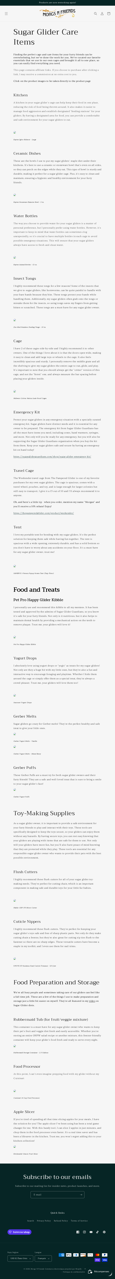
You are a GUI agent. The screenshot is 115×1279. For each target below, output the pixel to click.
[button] (6, 13)
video (92, 1001)
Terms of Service (79, 1221)
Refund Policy (61, 1221)
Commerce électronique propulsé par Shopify (63, 1269)
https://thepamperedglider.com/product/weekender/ (43, 513)
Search (30, 1221)
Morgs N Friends (37, 1269)
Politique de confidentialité (74, 1272)
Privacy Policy (44, 1221)
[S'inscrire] (81, 1194)
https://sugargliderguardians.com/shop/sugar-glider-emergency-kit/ (52, 456)
